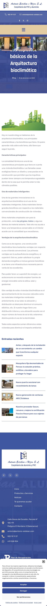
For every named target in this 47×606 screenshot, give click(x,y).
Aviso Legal (37, 602)
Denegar (23, 591)
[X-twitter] (23, 20)
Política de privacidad (26, 602)
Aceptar (23, 585)
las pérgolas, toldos (25, 221)
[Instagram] (27, 20)
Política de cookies (12, 602)
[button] (43, 561)
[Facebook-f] (19, 20)
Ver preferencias (23, 597)
